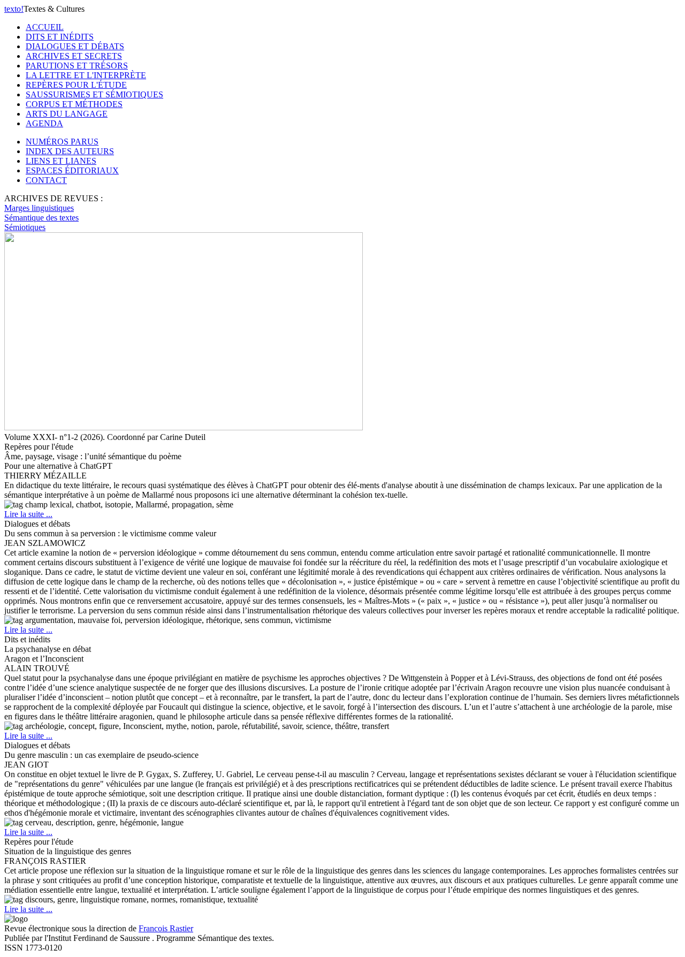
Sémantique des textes (41, 217)
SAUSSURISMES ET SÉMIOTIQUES (94, 94)
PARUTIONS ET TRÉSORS (77, 65)
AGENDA (44, 123)
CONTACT (46, 180)
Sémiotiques (24, 227)
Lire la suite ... (28, 514)
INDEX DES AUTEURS (70, 151)
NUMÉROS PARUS (62, 141)
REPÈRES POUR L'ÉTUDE (76, 84)
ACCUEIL (45, 27)
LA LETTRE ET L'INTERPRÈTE (86, 75)
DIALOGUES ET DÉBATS (75, 46)
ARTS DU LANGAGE (67, 113)
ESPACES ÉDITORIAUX (72, 170)
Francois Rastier (166, 928)
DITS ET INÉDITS (60, 36)
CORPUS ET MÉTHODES (74, 104)
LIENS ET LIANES (61, 160)
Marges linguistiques (39, 207)
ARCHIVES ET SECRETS (74, 55)
